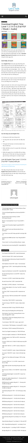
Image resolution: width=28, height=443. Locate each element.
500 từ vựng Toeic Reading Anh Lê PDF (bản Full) (12, 310)
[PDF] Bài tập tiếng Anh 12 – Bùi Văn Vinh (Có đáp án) (13, 395)
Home (2, 19)
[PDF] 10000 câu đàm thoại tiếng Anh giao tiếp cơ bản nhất (13, 366)
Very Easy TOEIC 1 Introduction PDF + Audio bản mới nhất (13, 292)
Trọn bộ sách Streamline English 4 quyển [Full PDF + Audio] (13, 226)
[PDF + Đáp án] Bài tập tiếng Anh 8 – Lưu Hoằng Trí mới (14, 424)
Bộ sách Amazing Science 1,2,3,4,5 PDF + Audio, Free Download (13, 274)
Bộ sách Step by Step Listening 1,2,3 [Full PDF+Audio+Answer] (11, 217)
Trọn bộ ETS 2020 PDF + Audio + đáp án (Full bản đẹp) (13, 350)
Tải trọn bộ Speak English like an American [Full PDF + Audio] (13, 213)
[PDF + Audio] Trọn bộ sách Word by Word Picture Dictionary (12, 230)
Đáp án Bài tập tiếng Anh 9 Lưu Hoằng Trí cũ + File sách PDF (14, 417)
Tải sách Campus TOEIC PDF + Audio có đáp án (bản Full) (13, 303)
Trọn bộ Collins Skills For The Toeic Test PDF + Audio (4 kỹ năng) (14, 288)
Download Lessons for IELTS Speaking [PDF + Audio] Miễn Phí (6, 183)
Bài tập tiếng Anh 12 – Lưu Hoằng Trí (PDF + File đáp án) (14, 430)
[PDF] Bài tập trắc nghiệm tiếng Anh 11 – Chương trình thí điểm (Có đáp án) (14, 383)
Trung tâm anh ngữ (6, 437)
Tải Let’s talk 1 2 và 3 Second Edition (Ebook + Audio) (13, 242)
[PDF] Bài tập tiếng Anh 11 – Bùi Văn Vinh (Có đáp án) (13, 398)
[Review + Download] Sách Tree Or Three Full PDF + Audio (13, 221)
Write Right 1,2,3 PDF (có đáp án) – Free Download (13, 284)
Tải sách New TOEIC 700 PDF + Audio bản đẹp (12, 300)
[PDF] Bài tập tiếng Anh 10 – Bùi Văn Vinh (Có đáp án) (13, 401)
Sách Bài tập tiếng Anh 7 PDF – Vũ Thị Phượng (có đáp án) (14, 391)
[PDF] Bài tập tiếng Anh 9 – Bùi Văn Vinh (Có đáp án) (13, 407)
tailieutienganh (4, 31)
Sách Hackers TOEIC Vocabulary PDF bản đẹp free (13, 328)
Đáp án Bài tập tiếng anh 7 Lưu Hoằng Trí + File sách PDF (14, 421)
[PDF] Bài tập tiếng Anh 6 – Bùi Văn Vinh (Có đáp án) (13, 404)
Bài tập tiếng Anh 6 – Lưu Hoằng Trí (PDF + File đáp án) (14, 427)
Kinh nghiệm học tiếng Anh (16, 437)
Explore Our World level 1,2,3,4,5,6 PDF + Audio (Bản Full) (14, 271)
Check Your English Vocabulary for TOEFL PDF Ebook (13, 331)
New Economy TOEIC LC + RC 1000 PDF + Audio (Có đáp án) (14, 370)
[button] (26, 16)
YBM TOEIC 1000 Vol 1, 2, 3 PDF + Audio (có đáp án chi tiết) (13, 346)
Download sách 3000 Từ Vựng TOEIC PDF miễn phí (13, 307)
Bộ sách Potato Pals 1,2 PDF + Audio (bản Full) (12, 281)
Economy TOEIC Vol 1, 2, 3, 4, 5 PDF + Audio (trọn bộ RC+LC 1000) (13, 362)
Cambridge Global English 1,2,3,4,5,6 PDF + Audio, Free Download (13, 374)
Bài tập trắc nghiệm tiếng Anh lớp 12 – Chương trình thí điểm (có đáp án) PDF (14, 379)
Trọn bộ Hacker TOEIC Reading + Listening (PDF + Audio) (14, 325)
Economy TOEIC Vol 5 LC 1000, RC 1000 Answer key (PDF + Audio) (14, 342)
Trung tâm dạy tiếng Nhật (18, 439)
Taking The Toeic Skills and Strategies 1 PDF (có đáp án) (13, 358)
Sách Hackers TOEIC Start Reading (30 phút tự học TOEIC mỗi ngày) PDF (13, 318)
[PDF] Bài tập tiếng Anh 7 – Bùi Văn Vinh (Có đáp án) (13, 413)
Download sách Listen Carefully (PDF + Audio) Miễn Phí (14, 245)
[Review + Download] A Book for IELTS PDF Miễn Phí (21, 183)
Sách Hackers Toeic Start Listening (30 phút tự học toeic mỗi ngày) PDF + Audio (13, 314)
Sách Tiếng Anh (8, 19)
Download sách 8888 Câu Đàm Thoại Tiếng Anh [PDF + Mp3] (14, 238)
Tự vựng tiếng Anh (8, 439)
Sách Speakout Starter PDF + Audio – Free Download (13, 263)
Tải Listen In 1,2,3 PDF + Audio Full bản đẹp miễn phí (13, 278)
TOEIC (23, 437)
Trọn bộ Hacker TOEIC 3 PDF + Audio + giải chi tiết (13, 322)
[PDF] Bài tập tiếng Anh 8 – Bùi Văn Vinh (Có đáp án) (13, 410)
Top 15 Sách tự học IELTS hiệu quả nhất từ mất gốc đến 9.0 (14, 234)
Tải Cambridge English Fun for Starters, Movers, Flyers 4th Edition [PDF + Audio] (14, 209)
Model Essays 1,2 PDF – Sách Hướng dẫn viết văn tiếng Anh (14, 267)
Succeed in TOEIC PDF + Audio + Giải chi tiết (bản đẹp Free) (13, 353)
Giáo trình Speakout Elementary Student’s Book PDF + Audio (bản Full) (14, 260)
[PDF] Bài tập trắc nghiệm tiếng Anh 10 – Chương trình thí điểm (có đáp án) (14, 387)
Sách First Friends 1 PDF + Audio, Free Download (12, 256)
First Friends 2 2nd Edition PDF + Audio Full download (13, 253)
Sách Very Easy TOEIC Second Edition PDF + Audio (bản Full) (14, 296)
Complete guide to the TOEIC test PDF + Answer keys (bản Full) (13, 338)
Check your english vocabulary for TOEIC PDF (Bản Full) (14, 334)
